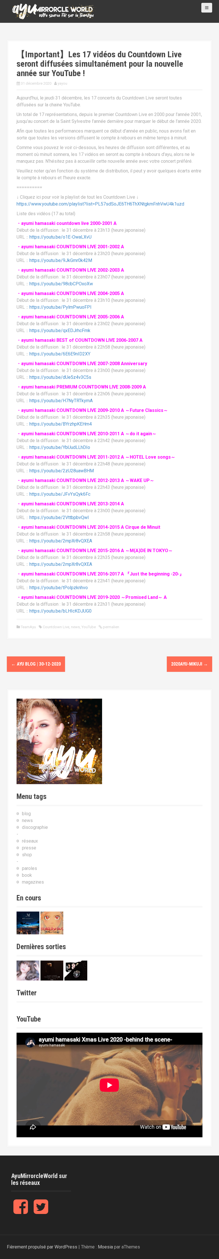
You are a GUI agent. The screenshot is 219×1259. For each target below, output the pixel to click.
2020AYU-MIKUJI (189, 664)
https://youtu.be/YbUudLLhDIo (59, 447)
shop (27, 854)
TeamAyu (28, 627)
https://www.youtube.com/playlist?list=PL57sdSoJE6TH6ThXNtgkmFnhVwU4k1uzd (100, 204)
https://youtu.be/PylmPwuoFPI (60, 307)
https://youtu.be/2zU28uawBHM (61, 470)
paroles (29, 868)
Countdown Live (56, 627)
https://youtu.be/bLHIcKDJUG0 (60, 611)
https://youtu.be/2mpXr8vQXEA (60, 541)
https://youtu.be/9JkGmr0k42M (60, 260)
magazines (33, 882)
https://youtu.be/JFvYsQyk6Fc (59, 494)
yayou (62, 83)
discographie (35, 827)
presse (29, 848)
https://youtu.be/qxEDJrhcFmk (59, 330)
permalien (110, 627)
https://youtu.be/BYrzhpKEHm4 (60, 424)
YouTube (89, 627)
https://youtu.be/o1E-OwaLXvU (60, 237)
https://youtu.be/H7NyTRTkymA (61, 400)
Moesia (105, 1247)
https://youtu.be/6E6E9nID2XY (59, 354)
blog (26, 813)
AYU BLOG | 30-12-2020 (36, 664)
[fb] (20, 1211)
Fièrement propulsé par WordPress (42, 1247)
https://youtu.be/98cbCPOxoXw (61, 283)
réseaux (30, 841)
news (75, 627)
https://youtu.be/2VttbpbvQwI (59, 517)
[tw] (41, 1211)
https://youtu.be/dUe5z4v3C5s (60, 377)
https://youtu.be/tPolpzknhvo (58, 587)
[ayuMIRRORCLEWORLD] (54, 11)
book (27, 875)
